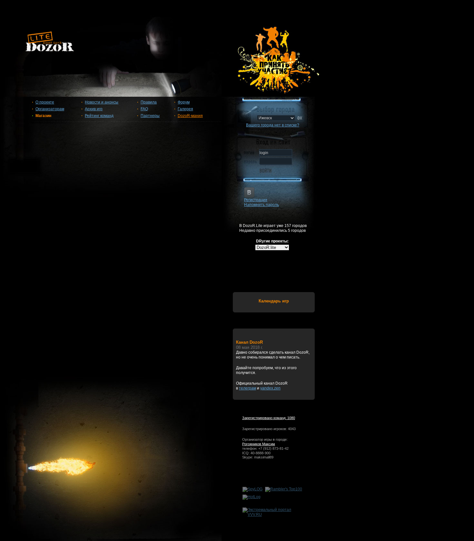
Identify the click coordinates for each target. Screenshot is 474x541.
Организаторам (49, 109)
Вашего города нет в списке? (272, 125)
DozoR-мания (190, 115)
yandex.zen (270, 388)
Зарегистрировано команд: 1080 (268, 418)
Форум (184, 102)
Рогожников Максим (258, 444)
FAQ (144, 109)
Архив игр (94, 109)
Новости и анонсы (101, 102)
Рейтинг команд (99, 115)
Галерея (185, 109)
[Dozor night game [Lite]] (237, 43)
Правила (149, 102)
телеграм (247, 388)
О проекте (44, 102)
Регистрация (255, 200)
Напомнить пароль (261, 204)
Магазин (43, 115)
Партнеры (150, 115)
